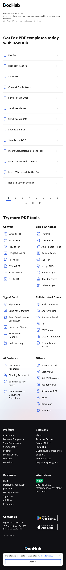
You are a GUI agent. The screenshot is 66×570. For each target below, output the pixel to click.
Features (7, 458)
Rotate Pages (48, 272)
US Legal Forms (11, 492)
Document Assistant (14, 367)
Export (44, 397)
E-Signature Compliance (49, 450)
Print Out (46, 410)
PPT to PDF (14, 259)
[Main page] (11, 5)
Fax (43, 323)
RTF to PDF (14, 278)
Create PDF (47, 240)
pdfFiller (7, 488)
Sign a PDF (14, 304)
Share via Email (49, 317)
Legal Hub (41, 446)
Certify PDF (47, 371)
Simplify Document (19, 375)
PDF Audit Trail (49, 365)
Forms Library (10, 454)
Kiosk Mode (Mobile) (15, 335)
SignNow (8, 496)
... (46, 555)
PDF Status (47, 330)
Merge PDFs (47, 266)
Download (46, 403)
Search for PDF (49, 391)
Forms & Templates (13, 439)
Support (40, 454)
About (39, 435)
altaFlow (7, 500)
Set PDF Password (50, 378)
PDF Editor (8, 435)
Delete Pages (48, 285)
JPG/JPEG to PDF (17, 253)
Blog (5, 480)
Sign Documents (12, 443)
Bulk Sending (16, 343)
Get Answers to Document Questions (17, 395)
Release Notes (43, 458)
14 (33, 202)
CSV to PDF (14, 266)
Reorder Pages (49, 278)
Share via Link (48, 310)
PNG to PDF (15, 246)
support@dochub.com (13, 522)
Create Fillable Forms (49, 344)
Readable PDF (48, 384)
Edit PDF (45, 233)
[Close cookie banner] (59, 555)
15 (40, 202)
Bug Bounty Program (47, 462)
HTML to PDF (15, 272)
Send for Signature (19, 310)
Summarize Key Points (17, 383)
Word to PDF (15, 233)
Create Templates (50, 336)
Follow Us (10, 535)
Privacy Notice (43, 443)
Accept (32, 562)
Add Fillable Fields (51, 246)
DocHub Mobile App (14, 484)
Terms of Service (45, 439)
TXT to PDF (14, 240)
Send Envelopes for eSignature (19, 319)
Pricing (7, 450)
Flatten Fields (48, 253)
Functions (8, 462)
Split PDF (46, 259)
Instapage (8, 504)
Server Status (10, 446)
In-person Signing (18, 327)
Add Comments (49, 304)
